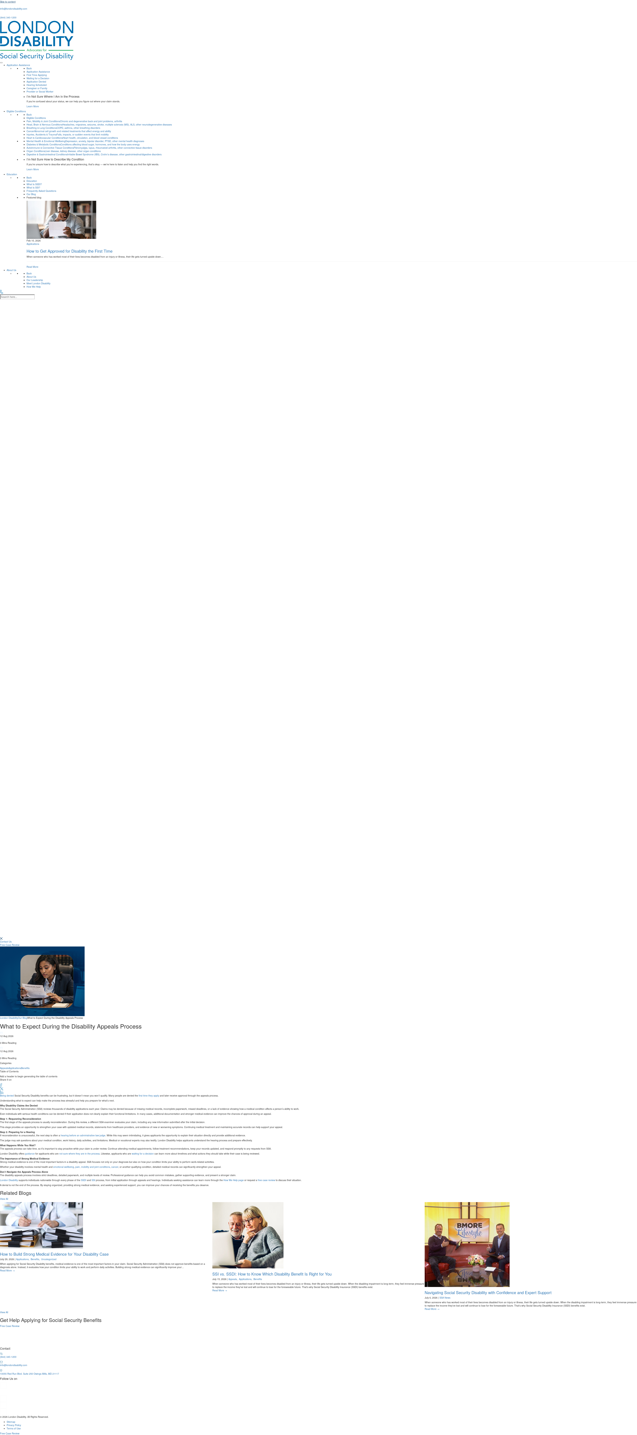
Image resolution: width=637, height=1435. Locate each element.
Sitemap (11, 1421)
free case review (266, 1180)
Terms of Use (14, 1428)
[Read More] (332, 234)
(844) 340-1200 (8, 17)
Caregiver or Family (37, 88)
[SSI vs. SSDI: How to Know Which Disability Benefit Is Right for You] (318, 1247)
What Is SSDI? (34, 184)
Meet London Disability (38, 283)
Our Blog (31, 194)
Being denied (7, 1095)
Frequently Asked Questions (41, 190)
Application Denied (36, 81)
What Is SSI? (33, 187)
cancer (114, 1166)
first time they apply (149, 1095)
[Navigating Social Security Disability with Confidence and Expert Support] (531, 1256)
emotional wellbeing (63, 1166)
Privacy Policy (14, 1425)
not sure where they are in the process (79, 1153)
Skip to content (8, 1)
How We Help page (233, 1180)
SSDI (83, 1180)
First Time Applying (37, 75)
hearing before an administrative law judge (83, 1135)
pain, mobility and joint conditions (92, 1166)
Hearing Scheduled (37, 85)
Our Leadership (35, 280)
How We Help (34, 286)
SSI (93, 1180)
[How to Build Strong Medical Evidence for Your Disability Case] (106, 1237)
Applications (14, 1068)
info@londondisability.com (13, 8)
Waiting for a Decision (38, 78)
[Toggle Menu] (1, 62)
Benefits (25, 1068)
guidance (30, 1153)
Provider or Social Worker (40, 91)
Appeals (4, 1068)
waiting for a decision (143, 1153)
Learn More (33, 106)
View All (4, 1198)
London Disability (9, 1180)
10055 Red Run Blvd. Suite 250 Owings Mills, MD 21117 (29, 1373)
